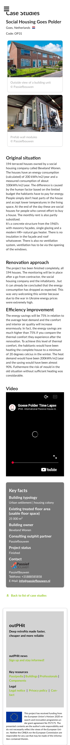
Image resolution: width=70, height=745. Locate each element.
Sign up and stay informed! (26, 660)
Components (17, 680)
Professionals (48, 676)
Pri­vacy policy (38, 690)
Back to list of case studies (28, 595)
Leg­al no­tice (17, 690)
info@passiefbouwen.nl (34, 581)
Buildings (31, 676)
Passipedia (16, 676)
